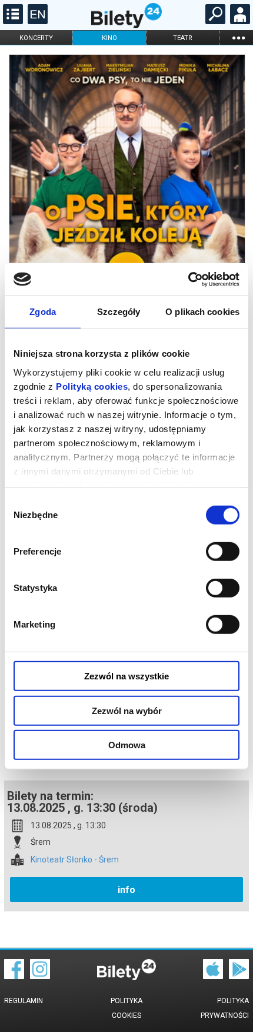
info (126, 889)
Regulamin (23, 1001)
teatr (182, 38)
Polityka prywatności (225, 1008)
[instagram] (40, 976)
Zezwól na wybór (127, 710)
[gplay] (239, 976)
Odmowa (126, 745)
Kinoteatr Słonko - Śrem (75, 859)
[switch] (222, 551)
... (238, 37)
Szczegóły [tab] (118, 312)
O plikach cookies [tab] (202, 312)
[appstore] (213, 976)
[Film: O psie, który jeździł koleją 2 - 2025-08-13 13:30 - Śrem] (126, 224)
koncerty (36, 38)
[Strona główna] (126, 25)
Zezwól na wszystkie (126, 676)
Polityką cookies (92, 386)
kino (109, 38)
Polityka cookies (126, 1008)
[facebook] (14, 976)
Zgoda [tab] (42, 312)
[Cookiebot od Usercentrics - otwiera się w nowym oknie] (188, 279)
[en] (36, 21)
